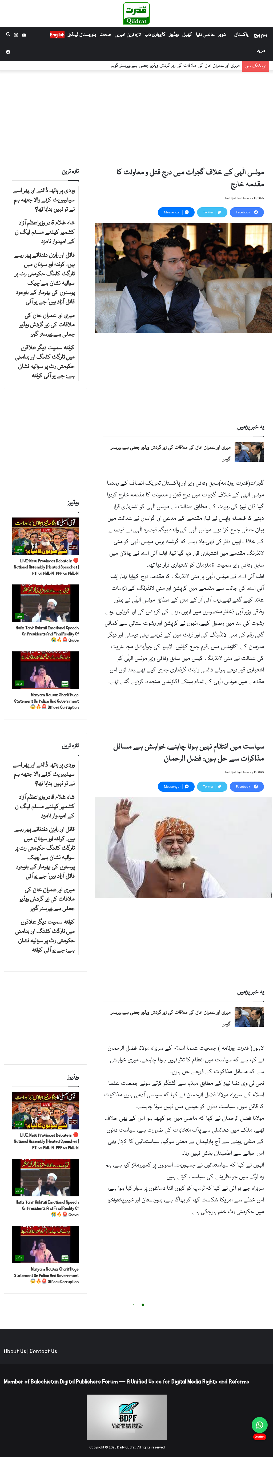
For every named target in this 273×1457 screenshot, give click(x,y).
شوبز (222, 34)
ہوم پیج (260, 34)
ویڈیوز (174, 34)
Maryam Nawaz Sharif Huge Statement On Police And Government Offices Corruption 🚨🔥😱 (46, 701)
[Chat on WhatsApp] (260, 1425)
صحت (105, 34)
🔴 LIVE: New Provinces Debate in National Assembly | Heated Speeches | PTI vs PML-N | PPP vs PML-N (46, 567)
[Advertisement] (136, 113)
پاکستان (241, 34)
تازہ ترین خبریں (128, 34)
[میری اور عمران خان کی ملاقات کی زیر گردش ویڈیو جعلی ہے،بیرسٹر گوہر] (249, 452)
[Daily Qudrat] (136, 13)
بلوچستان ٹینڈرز (82, 34)
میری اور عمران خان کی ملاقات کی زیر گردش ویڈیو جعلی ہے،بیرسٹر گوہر (175, 70)
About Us (15, 1351)
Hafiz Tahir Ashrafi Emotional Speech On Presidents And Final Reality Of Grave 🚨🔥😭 (47, 634)
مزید (261, 50)
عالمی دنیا (205, 34)
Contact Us (43, 1351)
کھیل (187, 34)
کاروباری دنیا (155, 34)
